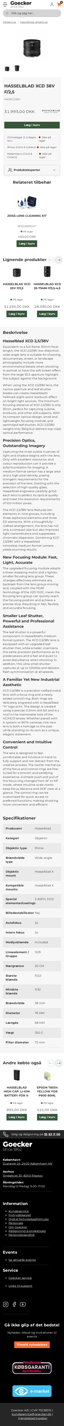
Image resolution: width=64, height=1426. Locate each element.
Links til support (20, 1286)
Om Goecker (18, 1227)
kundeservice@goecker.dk (31, 1414)
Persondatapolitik (22, 1235)
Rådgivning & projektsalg (27, 1231)
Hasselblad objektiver (34, 22)
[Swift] (21, 4)
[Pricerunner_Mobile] (32, 1367)
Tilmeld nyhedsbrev (32, 1344)
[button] (51, 4)
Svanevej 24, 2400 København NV (28, 1163)
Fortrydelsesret (20, 1215)
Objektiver (9, 22)
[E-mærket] (32, 1391)
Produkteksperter (27, 170)
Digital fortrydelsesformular (29, 1219)
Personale (16, 1223)
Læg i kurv (32, 125)
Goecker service (20, 1278)
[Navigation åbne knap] (5, 4)
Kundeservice (19, 1211)
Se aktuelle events (22, 1260)
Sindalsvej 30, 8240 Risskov (23, 1175)
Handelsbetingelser (32, 1418)
